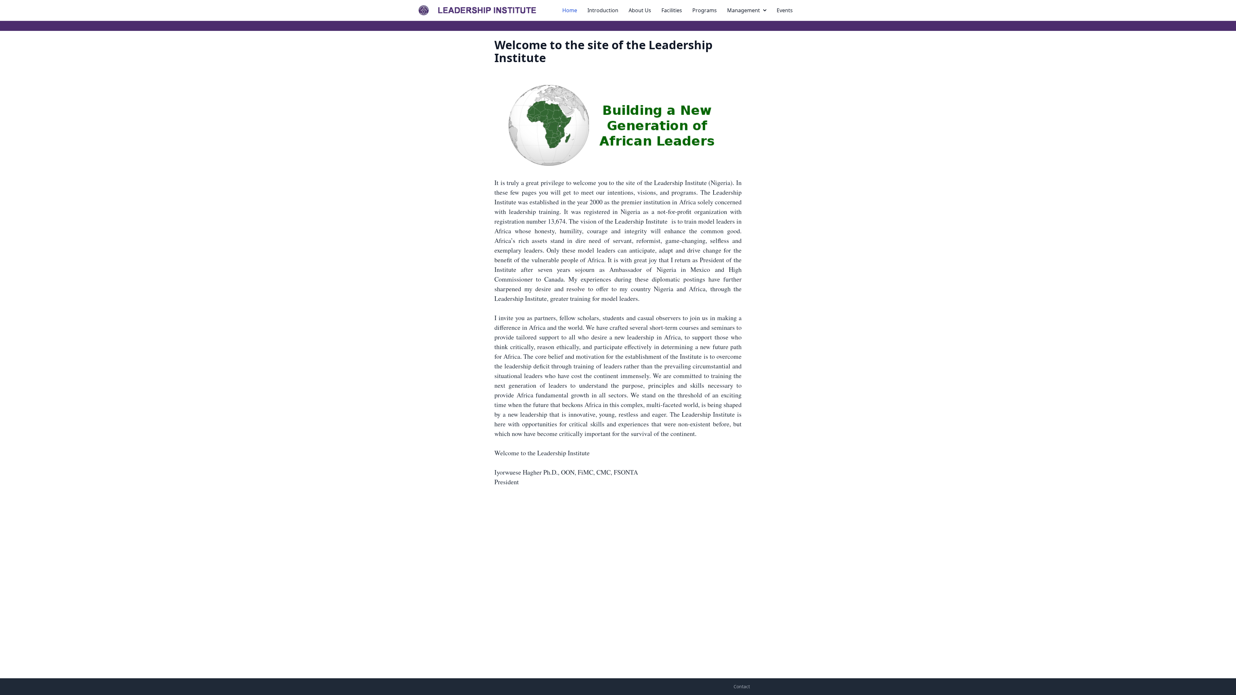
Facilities (671, 10)
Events (785, 10)
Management (743, 10)
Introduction (602, 10)
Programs (704, 10)
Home (569, 10)
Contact (742, 686)
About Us (640, 10)
